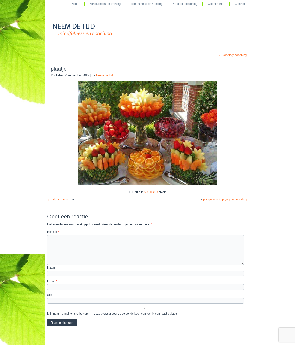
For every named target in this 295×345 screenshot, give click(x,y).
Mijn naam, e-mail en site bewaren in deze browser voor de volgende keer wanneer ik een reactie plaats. (112, 313)
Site (49, 295)
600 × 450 (151, 192)
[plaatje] (147, 184)
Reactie (53, 231)
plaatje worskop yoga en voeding (225, 199)
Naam (52, 267)
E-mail (52, 281)
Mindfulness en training (105, 4)
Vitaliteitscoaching (185, 4)
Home (75, 4)
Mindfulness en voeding (146, 4)
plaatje (59, 69)
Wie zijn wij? (216, 4)
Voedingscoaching (232, 55)
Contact (240, 4)
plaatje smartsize (59, 199)
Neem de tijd (104, 75)
